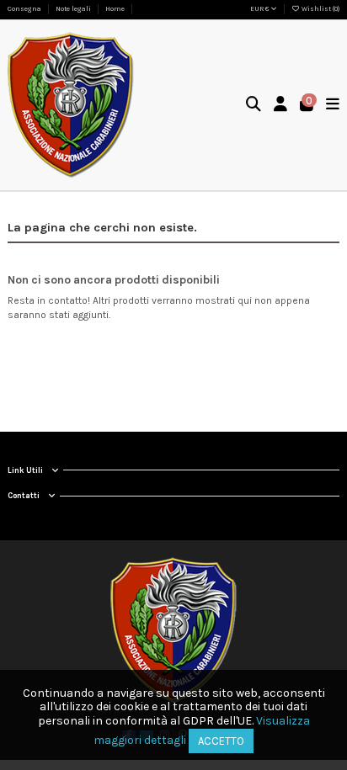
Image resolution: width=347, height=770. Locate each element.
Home (115, 9)
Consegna (25, 9)
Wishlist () (319, 9)
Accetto (221, 741)
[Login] (281, 105)
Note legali (74, 9)
